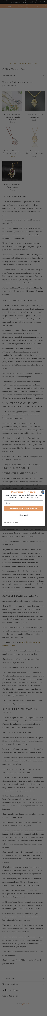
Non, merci (24, 515)
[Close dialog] (42, 492)
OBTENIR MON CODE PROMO (23, 508)
